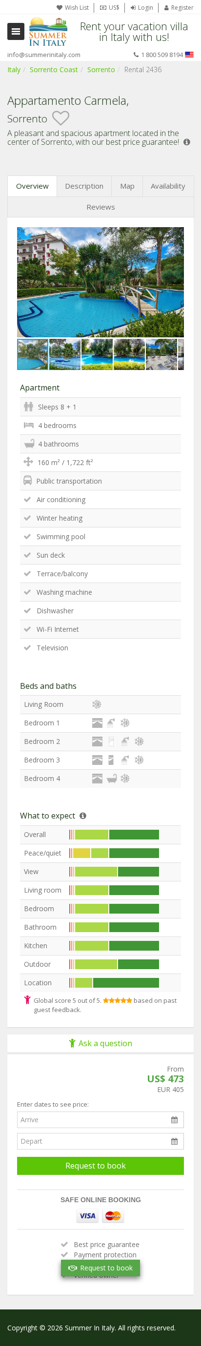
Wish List (77, 7)
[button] (175, 235)
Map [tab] (127, 186)
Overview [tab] (32, 186)
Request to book (95, 1165)
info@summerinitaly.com (43, 54)
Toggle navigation (15, 31)
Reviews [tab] (100, 207)
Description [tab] (84, 186)
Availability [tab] (168, 186)
